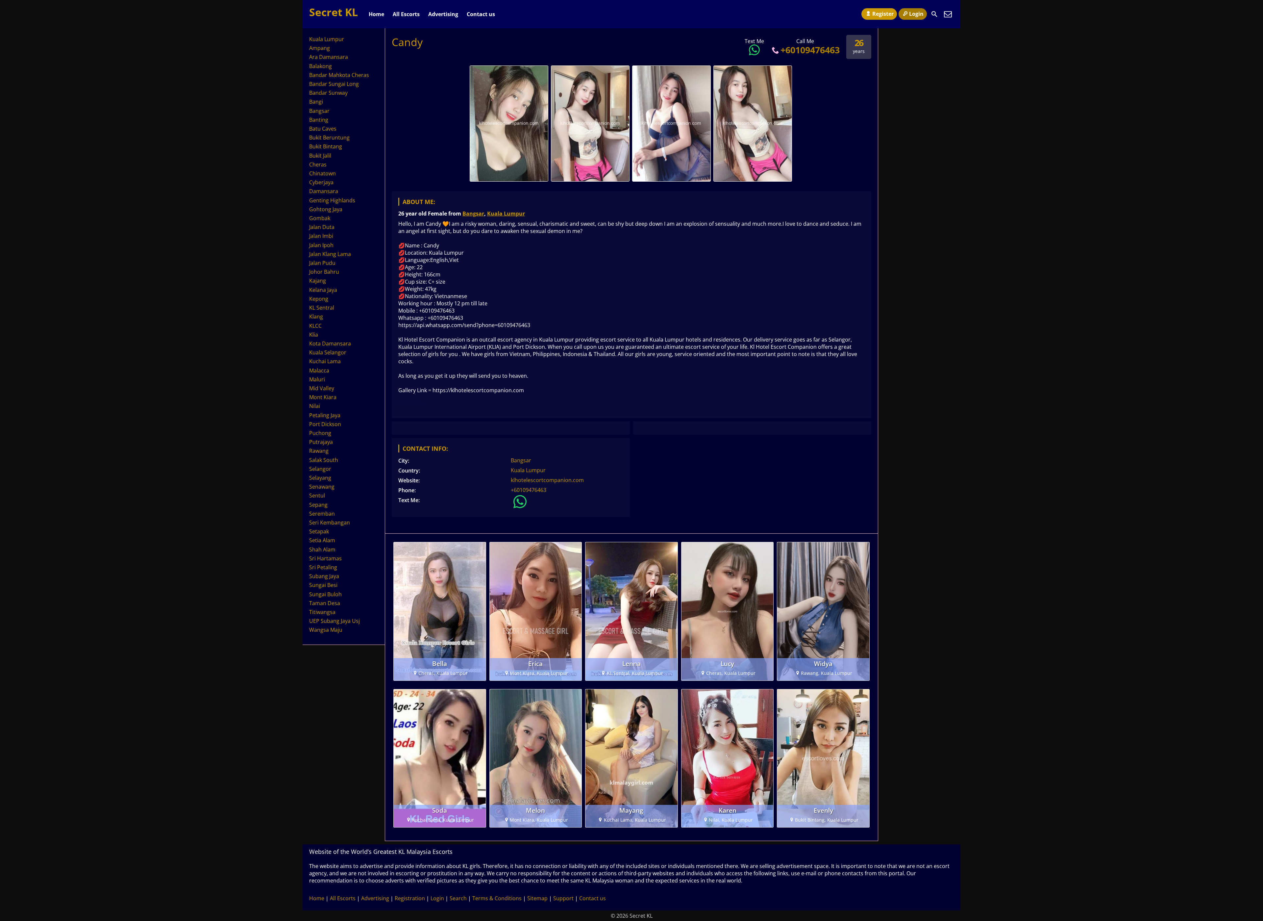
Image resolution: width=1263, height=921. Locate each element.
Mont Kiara (322, 397)
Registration (410, 898)
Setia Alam (322, 540)
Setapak (319, 531)
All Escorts (406, 14)
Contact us (481, 14)
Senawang (321, 486)
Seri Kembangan (329, 522)
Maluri (317, 379)
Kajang (317, 280)
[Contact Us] (948, 14)
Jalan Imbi (321, 236)
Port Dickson (325, 424)
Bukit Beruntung (329, 137)
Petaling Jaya (324, 415)
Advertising (443, 14)
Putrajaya (321, 442)
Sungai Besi (323, 585)
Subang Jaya (324, 576)
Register (883, 13)
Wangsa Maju (325, 629)
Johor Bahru (324, 271)
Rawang (319, 450)
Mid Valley (321, 388)
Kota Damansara (330, 343)
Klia (313, 334)
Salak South (323, 460)
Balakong (320, 66)
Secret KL (333, 12)
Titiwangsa (322, 612)
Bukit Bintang (325, 146)
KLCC (315, 325)
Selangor (320, 469)
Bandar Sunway (328, 92)
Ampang (319, 48)
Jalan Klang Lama (330, 254)
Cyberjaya (321, 182)
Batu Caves (322, 128)
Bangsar (473, 213)
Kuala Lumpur (506, 213)
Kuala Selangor (327, 352)
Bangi (316, 101)
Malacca (319, 370)
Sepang (318, 504)
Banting (318, 119)
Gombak (319, 218)
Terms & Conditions (497, 898)
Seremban (322, 513)
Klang (316, 316)
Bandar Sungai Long (334, 84)
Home (376, 14)
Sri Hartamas (325, 558)
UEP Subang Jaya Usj (334, 621)
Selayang (320, 477)
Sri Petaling (323, 567)
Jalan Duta (321, 227)
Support (563, 898)
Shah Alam (322, 549)
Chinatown (322, 173)
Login (916, 13)
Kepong (318, 298)
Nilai (314, 406)
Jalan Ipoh (321, 245)
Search (458, 898)
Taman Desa (324, 603)
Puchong (320, 433)
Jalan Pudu (322, 263)
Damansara (323, 191)
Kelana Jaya (323, 290)
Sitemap (537, 898)
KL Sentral (321, 307)
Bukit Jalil (320, 155)
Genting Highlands (332, 200)
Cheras (318, 164)
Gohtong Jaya (325, 209)
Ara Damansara (328, 57)
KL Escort (410, 402)
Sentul (317, 495)
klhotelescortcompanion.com (547, 480)
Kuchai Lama (325, 361)
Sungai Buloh (325, 594)
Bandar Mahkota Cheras (339, 75)
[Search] (934, 14)
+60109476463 (810, 50)
